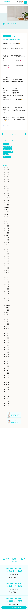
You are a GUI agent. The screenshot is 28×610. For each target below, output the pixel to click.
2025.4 (5, 198)
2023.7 (5, 228)
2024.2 (5, 214)
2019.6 (5, 340)
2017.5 (4, 396)
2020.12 (5, 298)
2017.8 (5, 389)
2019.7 (5, 338)
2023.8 (5, 226)
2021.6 (5, 284)
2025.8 (5, 188)
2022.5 (5, 258)
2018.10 (5, 359)
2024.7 (5, 205)
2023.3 (5, 237)
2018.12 (5, 354)
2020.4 (5, 317)
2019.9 (5, 333)
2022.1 (5, 268)
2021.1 (4, 296)
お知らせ (6, 144)
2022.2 (5, 265)
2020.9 (5, 305)
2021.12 (5, 270)
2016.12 (5, 408)
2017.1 (4, 405)
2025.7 (5, 191)
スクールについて (8, 151)
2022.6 (5, 256)
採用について (7, 157)
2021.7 (4, 282)
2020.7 (5, 310)
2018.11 (5, 356)
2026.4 (5, 177)
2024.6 (5, 207)
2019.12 (5, 326)
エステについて (7, 146)
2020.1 (5, 324)
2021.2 (5, 293)
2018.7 (5, 366)
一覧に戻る (14, 134)
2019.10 (5, 331)
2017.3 (4, 401)
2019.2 (5, 349)
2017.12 (5, 380)
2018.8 (5, 363)
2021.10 (5, 275)
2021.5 (5, 286)
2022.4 (5, 261)
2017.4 (5, 398)
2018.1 (5, 377)
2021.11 (5, 272)
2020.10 (5, 303)
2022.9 (5, 249)
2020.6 (5, 312)
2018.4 (5, 370)
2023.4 (5, 235)
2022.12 (5, 242)
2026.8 (5, 167)
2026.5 (5, 174)
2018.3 (5, 373)
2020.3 (5, 319)
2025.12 (5, 184)
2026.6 (5, 172)
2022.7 (5, 254)
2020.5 (5, 314)
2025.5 (5, 195)
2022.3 (5, 263)
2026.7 (5, 170)
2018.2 (5, 375)
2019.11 (5, 328)
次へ (23, 134)
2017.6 (4, 394)
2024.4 (5, 209)
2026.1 (5, 181)
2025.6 (5, 193)
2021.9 (5, 277)
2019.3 (5, 347)
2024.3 (5, 212)
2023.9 (5, 223)
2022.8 (5, 251)
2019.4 (5, 345)
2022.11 (5, 244)
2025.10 (5, 186)
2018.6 (5, 368)
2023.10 (5, 221)
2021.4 (5, 289)
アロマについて (7, 149)
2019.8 (5, 335)
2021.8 (5, 279)
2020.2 (5, 321)
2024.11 (5, 202)
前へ (5, 134)
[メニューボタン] (25, 2)
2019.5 (5, 342)
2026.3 (5, 179)
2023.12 (5, 219)
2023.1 (5, 240)
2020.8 (5, 307)
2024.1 (5, 216)
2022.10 (5, 247)
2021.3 (5, 291)
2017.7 (4, 391)
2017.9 (5, 387)
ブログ (5, 154)
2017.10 (5, 384)
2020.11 (5, 300)
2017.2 (4, 403)
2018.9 (5, 361)
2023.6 (5, 230)
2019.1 (5, 352)
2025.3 (5, 200)
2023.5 (5, 233)
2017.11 (5, 382)
